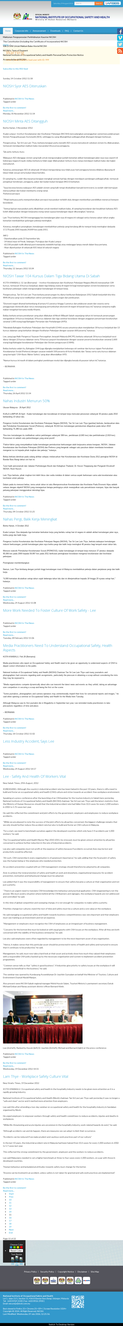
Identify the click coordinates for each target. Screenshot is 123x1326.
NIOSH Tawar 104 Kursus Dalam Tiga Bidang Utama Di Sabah (51, 275)
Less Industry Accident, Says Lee (28, 741)
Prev (11, 1196)
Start (11, 1193)
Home (7, 31)
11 (10, 1202)
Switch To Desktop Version (61, 1324)
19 (10, 1226)
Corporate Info (21, 31)
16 (10, 1217)
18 (10, 1223)
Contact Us (78, 31)
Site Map (95, 1272)
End (11, 1232)
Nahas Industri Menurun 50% (26, 400)
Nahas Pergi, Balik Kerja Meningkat (30, 519)
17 (10, 1220)
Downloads (55, 31)
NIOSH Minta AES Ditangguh (25, 121)
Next (11, 1229)
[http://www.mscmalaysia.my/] (53, 1280)
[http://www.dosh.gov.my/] (70, 1280)
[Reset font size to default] (16, 1260)
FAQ (67, 31)
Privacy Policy (30, 1272)
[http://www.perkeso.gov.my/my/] (78, 1280)
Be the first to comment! (14, 107)
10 (10, 1199)
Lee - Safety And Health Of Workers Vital (34, 776)
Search (99, 3)
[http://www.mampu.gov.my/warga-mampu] (86, 1280)
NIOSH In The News (24, 98)
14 (10, 1211)
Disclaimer (82, 1272)
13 (10, 1208)
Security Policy (47, 1272)
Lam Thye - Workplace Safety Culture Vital (35, 1076)
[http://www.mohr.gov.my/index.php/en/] (61, 1280)
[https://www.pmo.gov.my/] (45, 1280)
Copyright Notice (66, 1272)
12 (10, 1205)
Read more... (8, 110)
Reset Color (16, 1250)
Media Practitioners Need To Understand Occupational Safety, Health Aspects (57, 647)
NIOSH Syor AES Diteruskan (24, 85)
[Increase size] (12, 1260)
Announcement (39, 31)
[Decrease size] (21, 1260)
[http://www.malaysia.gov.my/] (37, 1280)
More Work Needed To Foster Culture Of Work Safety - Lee (49, 610)
